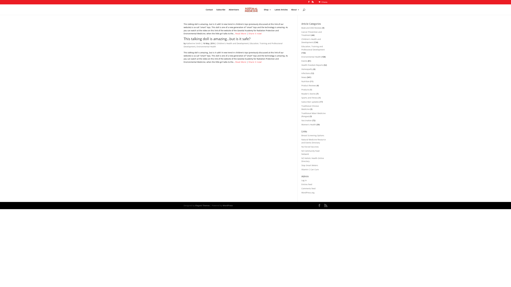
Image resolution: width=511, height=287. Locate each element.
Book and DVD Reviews (311, 28)
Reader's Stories (308, 93)
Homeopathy (307, 69)
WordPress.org (307, 192)
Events (304, 61)
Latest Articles (281, 10)
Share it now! (255, 33)
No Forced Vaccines (310, 146)
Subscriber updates (310, 102)
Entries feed (306, 184)
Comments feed (308, 188)
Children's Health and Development (233, 43)
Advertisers (234, 10)
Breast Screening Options (312, 135)
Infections (305, 73)
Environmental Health (206, 46)
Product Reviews (308, 85)
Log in (304, 180)
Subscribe (220, 10)
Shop (266, 10)
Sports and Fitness (309, 97)
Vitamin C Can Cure (310, 169)
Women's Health (308, 124)
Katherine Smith (193, 43)
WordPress (228, 205)
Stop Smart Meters (309, 165)
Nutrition (305, 81)
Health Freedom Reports (312, 65)
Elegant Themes (202, 205)
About (294, 10)
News (303, 77)
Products (305, 89)
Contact (209, 10)
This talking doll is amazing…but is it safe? (217, 38)
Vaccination (306, 120)
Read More (240, 33)
